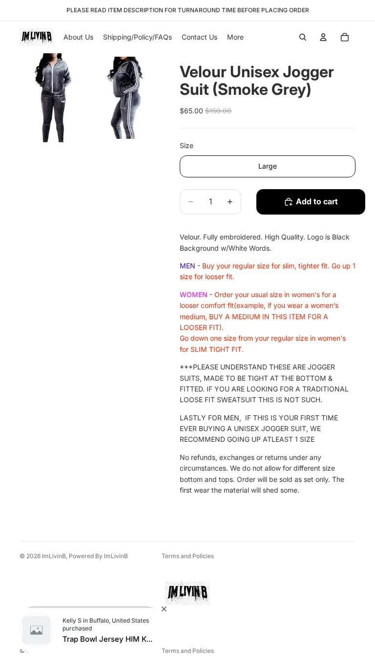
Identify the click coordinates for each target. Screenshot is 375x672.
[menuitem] (235, 37)
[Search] (302, 37)
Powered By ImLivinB (98, 556)
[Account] (323, 37)
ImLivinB (54, 556)
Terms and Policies (188, 556)
